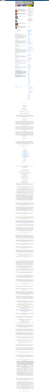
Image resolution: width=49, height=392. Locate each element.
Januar (29, 94)
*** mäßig (28, 65)
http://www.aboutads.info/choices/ (18, 247)
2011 (28, 97)
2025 (28, 71)
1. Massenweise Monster (30, 31)
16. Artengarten (29, 41)
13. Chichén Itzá (29, 39)
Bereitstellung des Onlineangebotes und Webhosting (25, 155)
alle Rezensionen (29, 26)
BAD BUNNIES (19, 26)
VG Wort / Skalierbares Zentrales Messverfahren (25, 153)
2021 (28, 74)
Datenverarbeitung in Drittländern (25, 152)
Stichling (29, 90)
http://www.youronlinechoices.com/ (27, 247)
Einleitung (25, 149)
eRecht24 (25, 136)
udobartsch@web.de (26, 162)
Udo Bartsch (17, 55)
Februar (29, 93)
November (29, 80)
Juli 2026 (28, 60)
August (29, 82)
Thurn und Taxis (29, 55)
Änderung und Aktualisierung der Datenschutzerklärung (25, 156)
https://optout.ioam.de (20, 272)
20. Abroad (28, 44)
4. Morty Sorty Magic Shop (30, 33)
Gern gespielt (17, 31)
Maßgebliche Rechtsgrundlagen (25, 151)
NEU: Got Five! (29, 29)
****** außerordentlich (29, 67)
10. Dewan (28, 37)
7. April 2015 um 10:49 (17, 58)
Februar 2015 (20, 29)
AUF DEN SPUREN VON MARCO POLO (21, 9)
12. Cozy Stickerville (29, 38)
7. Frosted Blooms (29, 35)
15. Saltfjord (29, 40)
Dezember (29, 79)
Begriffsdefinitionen (25, 157)
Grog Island (29, 92)
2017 (28, 77)
